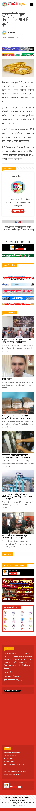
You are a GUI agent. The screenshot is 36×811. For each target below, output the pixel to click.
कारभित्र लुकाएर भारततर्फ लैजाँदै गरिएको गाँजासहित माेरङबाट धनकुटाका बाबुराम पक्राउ (17, 417)
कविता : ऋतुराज (7, 379)
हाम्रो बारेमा (14, 797)
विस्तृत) (6, 668)
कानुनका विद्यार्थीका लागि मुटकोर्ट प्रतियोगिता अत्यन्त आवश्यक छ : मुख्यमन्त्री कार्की (16, 341)
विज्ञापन (21, 797)
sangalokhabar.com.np (17, 800)
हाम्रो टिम (7, 797)
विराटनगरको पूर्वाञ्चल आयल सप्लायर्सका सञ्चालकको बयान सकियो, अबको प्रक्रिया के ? (16, 456)
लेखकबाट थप (18, 211)
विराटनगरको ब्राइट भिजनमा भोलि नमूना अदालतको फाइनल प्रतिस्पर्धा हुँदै (15, 536)
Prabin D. (22, 805)
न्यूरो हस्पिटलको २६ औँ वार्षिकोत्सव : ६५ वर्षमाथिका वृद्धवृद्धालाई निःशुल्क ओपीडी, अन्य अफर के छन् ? (17, 496)
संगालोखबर (11, 32)
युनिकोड (27, 797)
